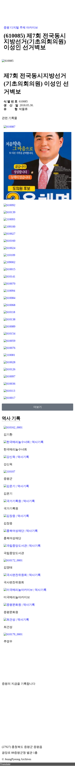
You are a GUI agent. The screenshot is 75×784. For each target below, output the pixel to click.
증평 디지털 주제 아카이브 (21, 27)
